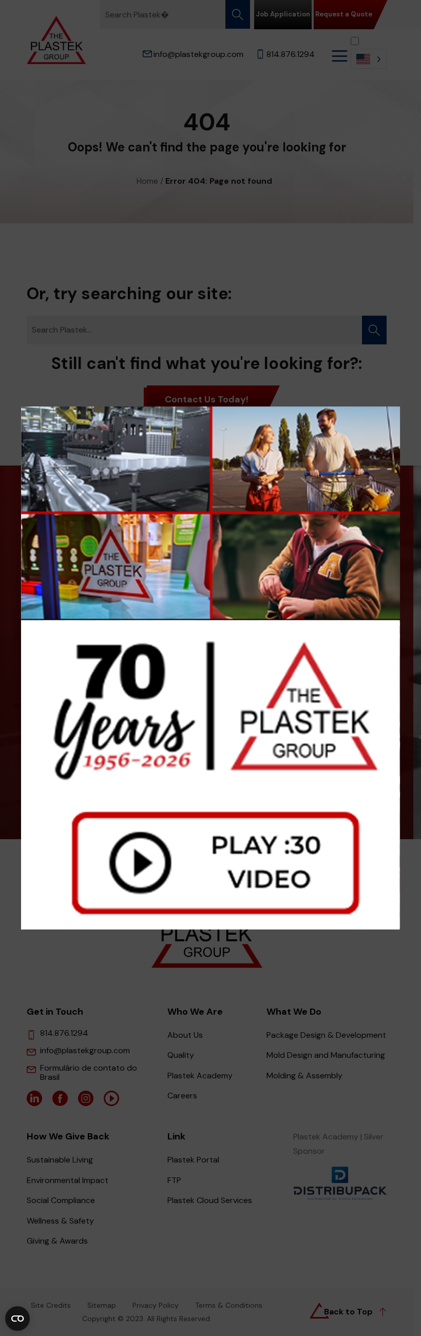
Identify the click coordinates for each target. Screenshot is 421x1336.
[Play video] (210, 668)
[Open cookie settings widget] (17, 1318)
